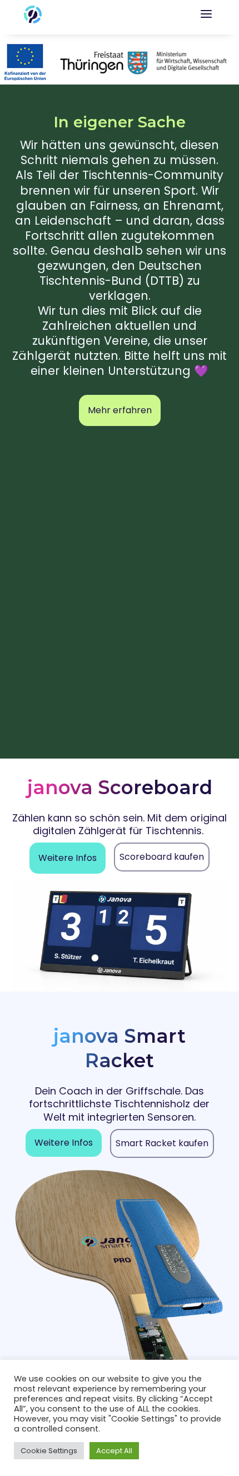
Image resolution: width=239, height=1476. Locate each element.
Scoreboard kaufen (162, 856)
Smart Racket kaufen (162, 1143)
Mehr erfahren (120, 410)
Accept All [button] (114, 1450)
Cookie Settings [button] (49, 1450)
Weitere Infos (67, 857)
